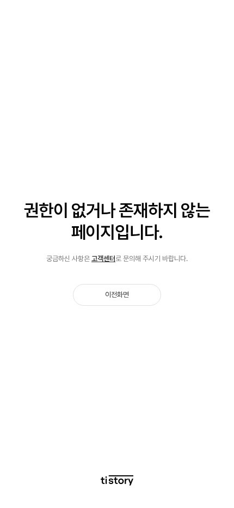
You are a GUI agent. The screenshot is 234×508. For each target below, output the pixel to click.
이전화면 (117, 295)
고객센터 (103, 259)
